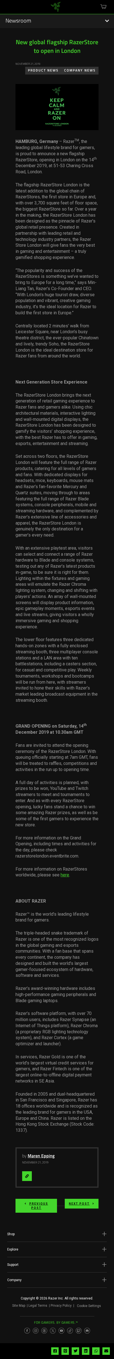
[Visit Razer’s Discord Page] (87, 1330)
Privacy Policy (61, 1306)
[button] (57, 1234)
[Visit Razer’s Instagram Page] (36, 1330)
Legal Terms (37, 1306)
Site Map (18, 1306)
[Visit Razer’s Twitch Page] (78, 1330)
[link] (56, 9)
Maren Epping (41, 1156)
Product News (43, 70)
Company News (80, 70)
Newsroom (18, 21)
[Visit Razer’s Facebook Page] (27, 1330)
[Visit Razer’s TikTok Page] (70, 1330)
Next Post (79, 1203)
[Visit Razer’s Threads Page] (44, 1330)
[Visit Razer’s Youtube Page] (61, 1330)
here (65, 875)
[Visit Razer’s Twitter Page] (53, 1330)
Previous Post (38, 1205)
